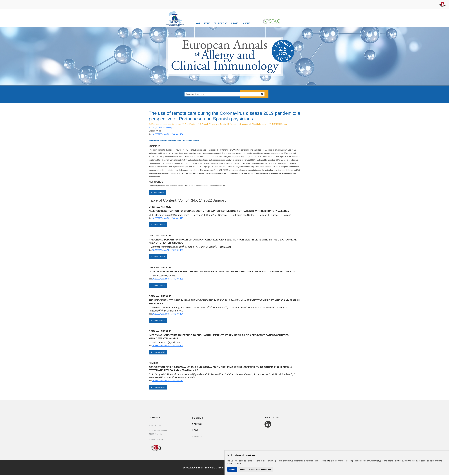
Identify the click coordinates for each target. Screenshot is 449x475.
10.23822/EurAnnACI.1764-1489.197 (167, 346)
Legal (196, 430)
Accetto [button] (232, 469)
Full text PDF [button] (158, 192)
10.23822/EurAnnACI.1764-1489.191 (167, 279)
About (246, 23)
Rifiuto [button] (242, 469)
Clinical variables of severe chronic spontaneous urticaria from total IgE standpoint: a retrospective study (223, 271)
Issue (207, 23)
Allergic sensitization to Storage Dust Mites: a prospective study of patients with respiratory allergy (219, 211)
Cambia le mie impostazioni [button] (260, 469)
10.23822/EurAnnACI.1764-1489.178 (167, 218)
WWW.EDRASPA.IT (157, 439)
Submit (234, 23)
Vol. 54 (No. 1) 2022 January (160, 127)
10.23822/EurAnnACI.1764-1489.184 (167, 134)
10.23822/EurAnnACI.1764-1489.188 (167, 250)
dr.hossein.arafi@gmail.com (191, 374)
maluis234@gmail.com (176, 215)
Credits (197, 436)
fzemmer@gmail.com (172, 247)
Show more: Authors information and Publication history (174, 141)
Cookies (197, 418)
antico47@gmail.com (169, 342)
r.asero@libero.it (167, 275)
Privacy (197, 424)
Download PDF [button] (159, 225)
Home (198, 23)
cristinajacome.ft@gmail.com (170, 124)
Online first (220, 23)
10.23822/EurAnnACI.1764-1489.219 (167, 381)
